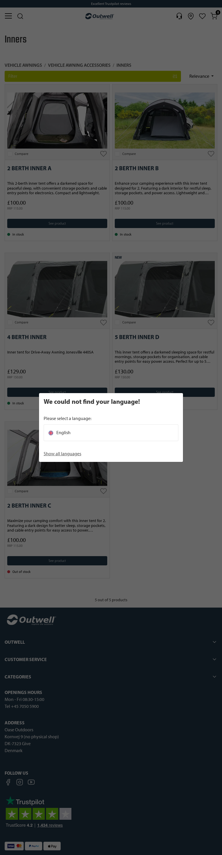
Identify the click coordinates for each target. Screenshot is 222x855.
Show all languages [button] (62, 453)
